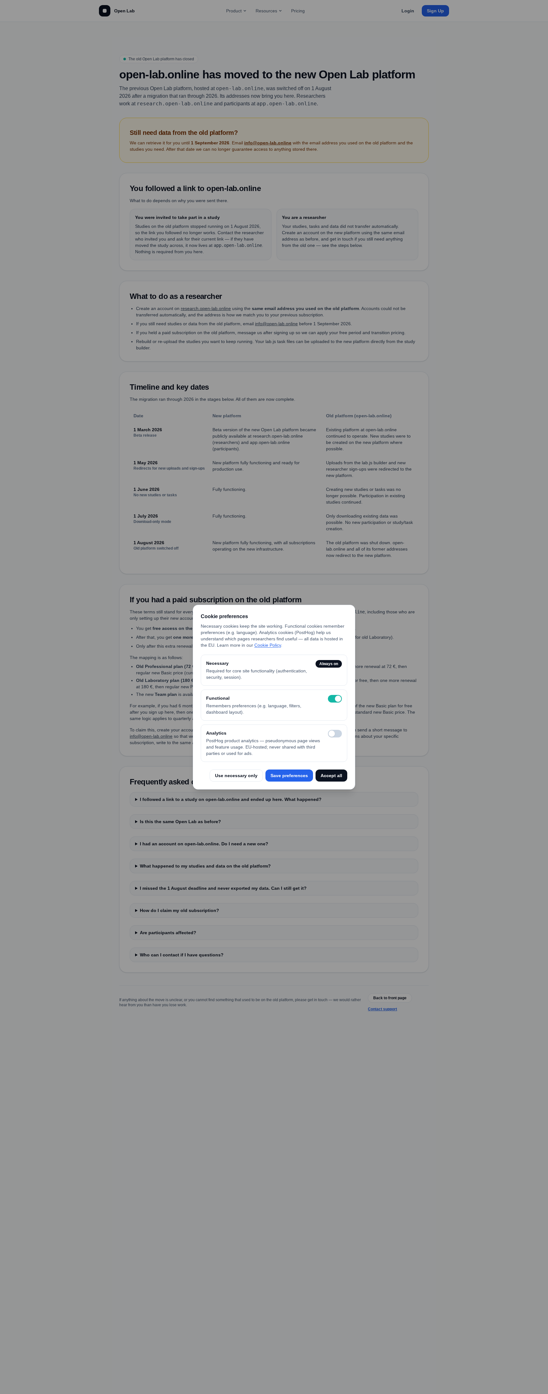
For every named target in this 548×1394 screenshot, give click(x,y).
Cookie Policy (267, 645)
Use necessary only (236, 775)
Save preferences (289, 775)
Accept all (331, 775)
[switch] (335, 699)
